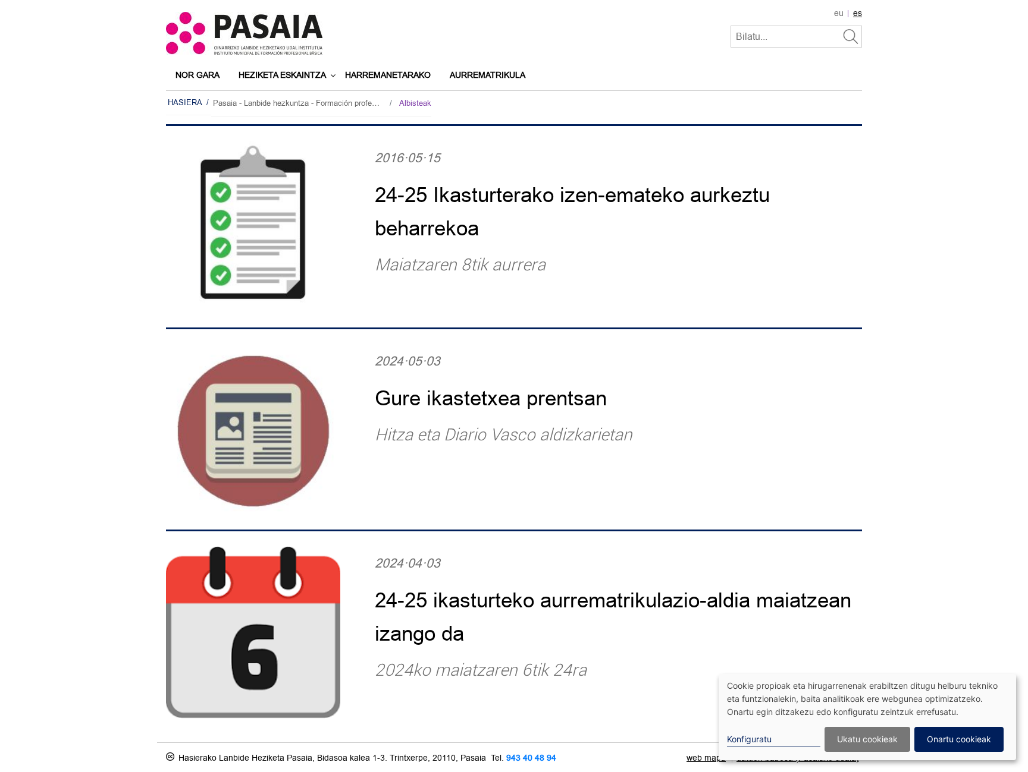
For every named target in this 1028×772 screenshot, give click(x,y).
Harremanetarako (388, 75)
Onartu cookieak (959, 739)
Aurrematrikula (487, 75)
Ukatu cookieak (867, 739)
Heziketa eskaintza (282, 75)
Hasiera (185, 102)
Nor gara (197, 75)
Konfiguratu (749, 739)
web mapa (706, 758)
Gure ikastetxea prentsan (491, 398)
